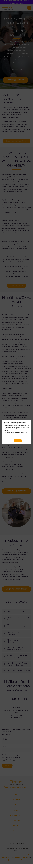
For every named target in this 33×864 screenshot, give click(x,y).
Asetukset (8, 440)
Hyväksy (18, 440)
